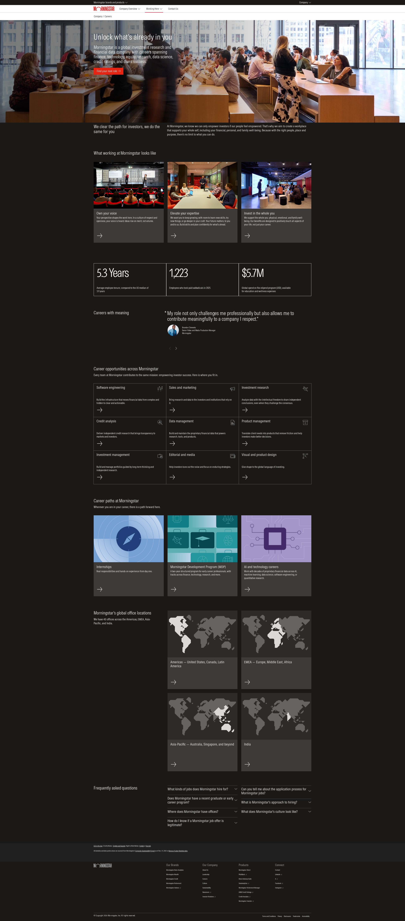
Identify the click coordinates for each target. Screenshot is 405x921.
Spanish (148, 846)
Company (98, 16)
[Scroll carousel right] (176, 348)
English (141, 846)
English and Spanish (119, 846)
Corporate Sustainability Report (145, 851)
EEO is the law (98, 846)
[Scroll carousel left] (170, 348)
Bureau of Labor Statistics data (178, 851)
